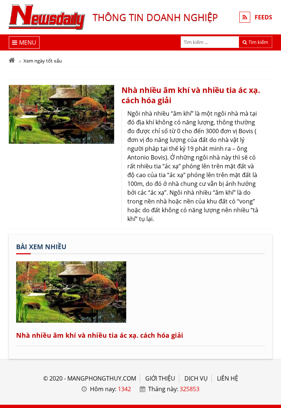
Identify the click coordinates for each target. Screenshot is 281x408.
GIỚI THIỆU (160, 378)
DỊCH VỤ (196, 378)
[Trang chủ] (12, 60)
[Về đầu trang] (271, 164)
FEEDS (263, 17)
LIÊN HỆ (227, 378)
